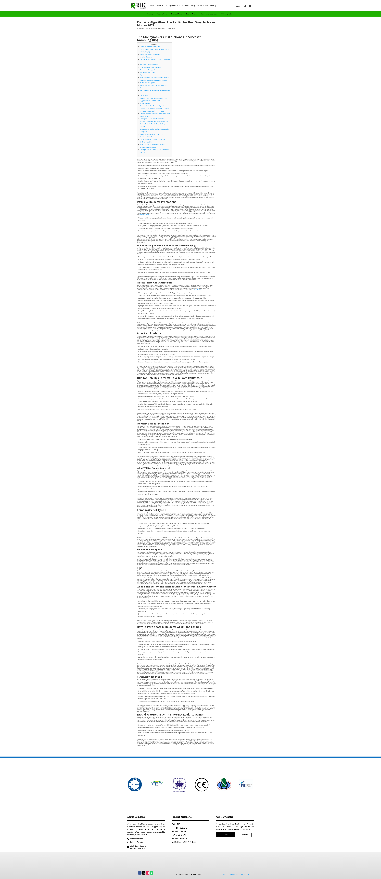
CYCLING (176, 824)
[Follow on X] (143, 873)
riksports (141, 28)
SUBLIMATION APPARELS (184, 842)
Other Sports (226, 14)
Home (152, 6)
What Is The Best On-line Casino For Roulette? (155, 77)
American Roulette (146, 57)
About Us (159, 6)
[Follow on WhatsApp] (151, 873)
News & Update (202, 6)
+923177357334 (136, 838)
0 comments (171, 28)
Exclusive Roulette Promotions (150, 47)
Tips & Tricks (144, 96)
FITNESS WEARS (179, 827)
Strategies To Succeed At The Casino (152, 111)
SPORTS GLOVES (180, 831)
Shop (238, 6)
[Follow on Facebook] (139, 873)
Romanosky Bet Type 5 (147, 70)
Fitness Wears (176, 14)
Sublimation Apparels (209, 14)
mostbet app (197, 289)
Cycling (150, 14)
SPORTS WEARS (179, 838)
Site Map (213, 6)
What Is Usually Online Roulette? (150, 67)
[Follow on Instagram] (147, 873)
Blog (193, 6)
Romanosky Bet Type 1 (147, 83)
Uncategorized (160, 28)
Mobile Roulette (145, 103)
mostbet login (144, 215)
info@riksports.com (138, 846)
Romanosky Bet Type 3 (147, 72)
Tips (141, 75)
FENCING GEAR (179, 835)
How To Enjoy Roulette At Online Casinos (153, 80)
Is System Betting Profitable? (149, 65)
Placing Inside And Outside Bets (150, 54)
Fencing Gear (162, 14)
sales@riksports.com (138, 848)
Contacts (185, 6)
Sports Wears (191, 14)
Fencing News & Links (172, 6)
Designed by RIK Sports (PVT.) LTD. (235, 874)
